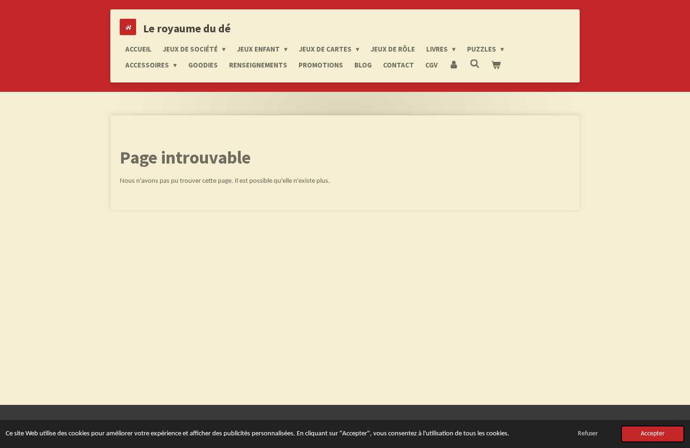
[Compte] (453, 65)
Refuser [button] (588, 434)
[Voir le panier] (495, 65)
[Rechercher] (474, 64)
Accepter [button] (653, 434)
